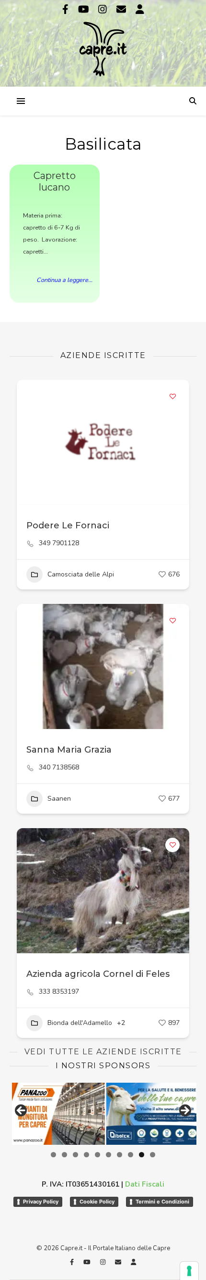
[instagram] (103, 9)
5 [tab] (97, 1154)
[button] (29, 442)
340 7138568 (59, 767)
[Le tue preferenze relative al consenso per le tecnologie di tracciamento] (189, 1271)
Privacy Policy (40, 1201)
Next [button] (184, 1111)
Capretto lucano (55, 181)
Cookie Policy (97, 1201)
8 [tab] (130, 1154)
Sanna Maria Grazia (69, 749)
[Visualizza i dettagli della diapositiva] (150, 1114)
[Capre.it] (103, 42)
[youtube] (85, 9)
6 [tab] (108, 1154)
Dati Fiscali (144, 1184)
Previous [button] (21, 1111)
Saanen (59, 798)
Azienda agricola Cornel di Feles (98, 974)
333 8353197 (59, 991)
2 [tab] (64, 1154)
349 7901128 (59, 543)
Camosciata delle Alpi (80, 574)
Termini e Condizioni (162, 1201)
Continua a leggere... (64, 280)
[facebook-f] (66, 9)
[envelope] (122, 9)
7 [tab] (119, 1154)
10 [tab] (152, 1154)
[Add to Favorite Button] (172, 396)
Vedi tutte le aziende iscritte (103, 1051)
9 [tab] (141, 1154)
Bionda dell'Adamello (79, 1022)
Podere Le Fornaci (67, 525)
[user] (140, 9)
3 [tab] (75, 1154)
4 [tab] (86, 1154)
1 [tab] (53, 1154)
